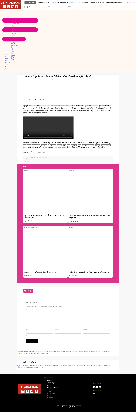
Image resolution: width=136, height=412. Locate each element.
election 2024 (75, 352)
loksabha (81, 352)
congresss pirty (53, 352)
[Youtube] (100, 387)
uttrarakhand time (105, 352)
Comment (29, 310)
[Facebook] (94, 387)
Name (28, 329)
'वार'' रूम (19, 352)
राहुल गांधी (39, 353)
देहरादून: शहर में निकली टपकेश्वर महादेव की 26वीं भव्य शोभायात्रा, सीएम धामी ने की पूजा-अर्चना (90, 216)
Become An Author (52, 388)
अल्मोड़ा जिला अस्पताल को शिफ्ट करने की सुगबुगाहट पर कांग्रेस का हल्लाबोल (90, 272)
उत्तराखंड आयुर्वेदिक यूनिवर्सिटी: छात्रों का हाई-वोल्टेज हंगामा (40, 272)
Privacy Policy (6, 60)
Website (85, 329)
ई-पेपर (13, 35)
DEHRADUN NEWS (61, 352)
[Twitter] (97, 387)
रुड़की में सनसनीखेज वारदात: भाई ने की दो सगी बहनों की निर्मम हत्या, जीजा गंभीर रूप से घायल (59, 2)
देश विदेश (14, 21)
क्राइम (13, 31)
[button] (3, 31)
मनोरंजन (14, 27)
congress (38, 352)
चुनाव (13, 29)
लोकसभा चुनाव (44, 353)
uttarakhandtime (41, 158)
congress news (45, 352)
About (6, 53)
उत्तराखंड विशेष (15, 23)
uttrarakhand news (96, 352)
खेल (13, 25)
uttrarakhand (87, 352)
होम (13, 19)
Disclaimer (50, 386)
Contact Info (6, 56)
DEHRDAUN (69, 352)
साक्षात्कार (14, 33)
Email (56, 329)
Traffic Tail (73, 407)
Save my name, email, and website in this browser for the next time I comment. (48, 336)
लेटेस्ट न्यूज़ (15, 37)
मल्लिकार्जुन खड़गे (33, 353)
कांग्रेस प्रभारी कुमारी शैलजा (23, 353)
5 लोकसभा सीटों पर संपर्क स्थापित (28, 352)
